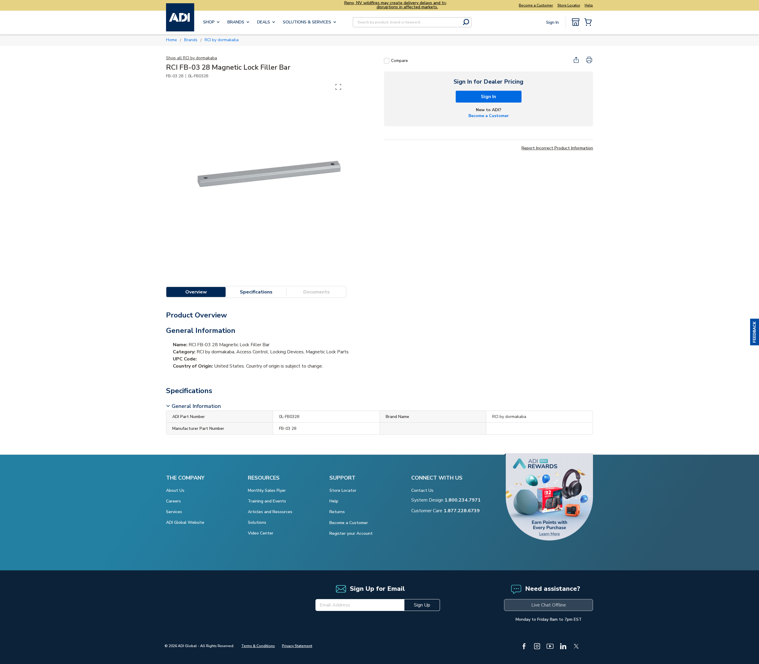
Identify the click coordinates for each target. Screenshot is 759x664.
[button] (754, 332)
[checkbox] (386, 60)
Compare (399, 60)
